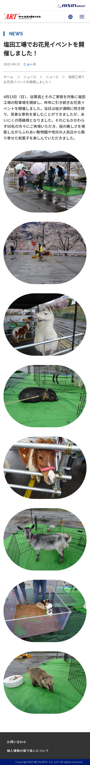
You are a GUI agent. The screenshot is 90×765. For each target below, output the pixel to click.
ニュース (29, 64)
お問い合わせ (16, 741)
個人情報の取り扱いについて (28, 750)
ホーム (8, 76)
